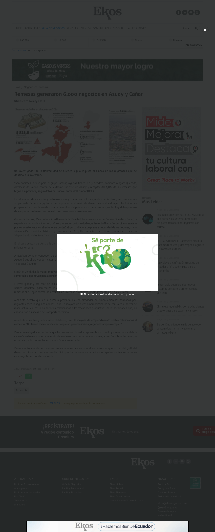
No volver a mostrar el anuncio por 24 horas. (109, 295)
